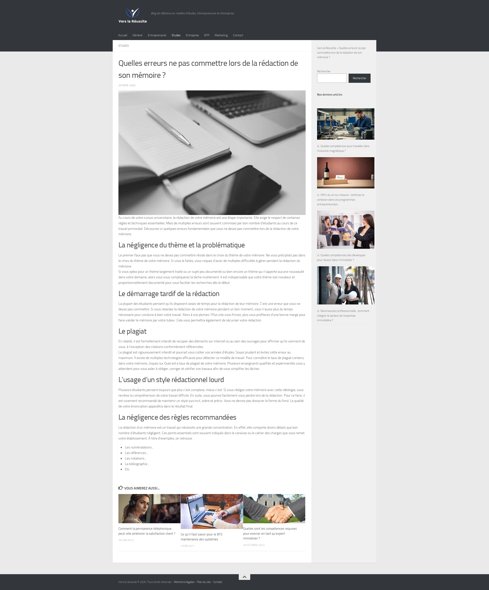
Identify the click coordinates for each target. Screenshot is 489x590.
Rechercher (324, 71)
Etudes (176, 35)
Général (137, 35)
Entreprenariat (157, 35)
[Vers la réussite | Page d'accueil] (132, 15)
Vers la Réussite (326, 48)
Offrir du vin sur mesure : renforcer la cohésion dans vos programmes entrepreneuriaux (340, 199)
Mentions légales (184, 582)
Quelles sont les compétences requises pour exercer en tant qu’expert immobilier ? (270, 533)
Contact (238, 35)
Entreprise (192, 35)
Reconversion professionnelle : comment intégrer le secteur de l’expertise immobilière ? (343, 315)
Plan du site (204, 582)
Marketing (221, 35)
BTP (206, 35)
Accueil (122, 35)
